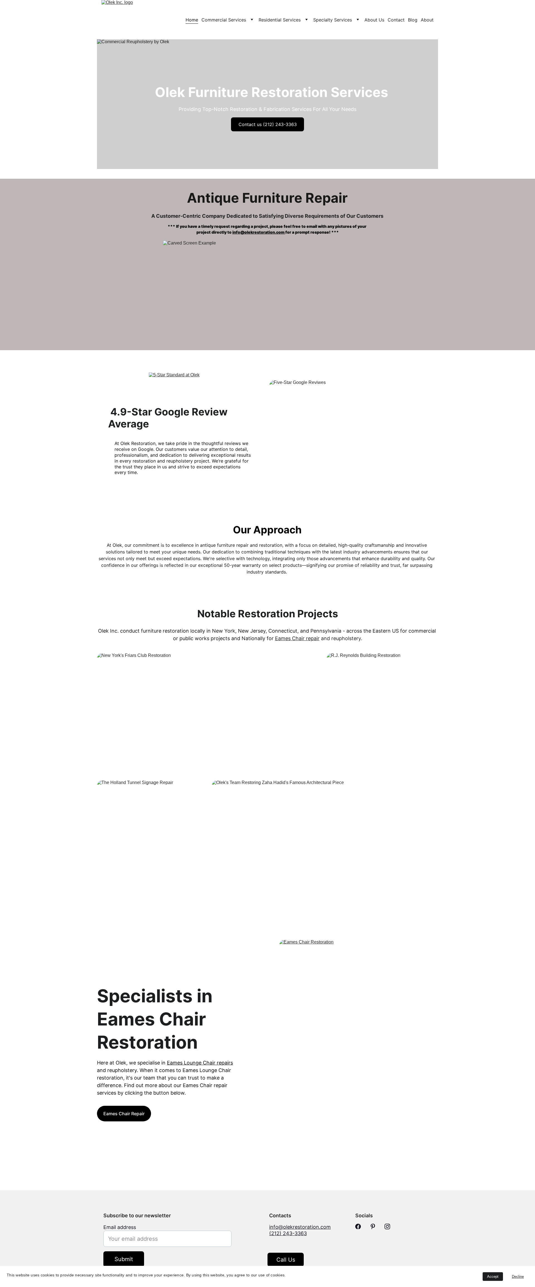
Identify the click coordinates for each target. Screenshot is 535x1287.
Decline (518, 1276)
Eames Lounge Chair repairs (200, 1063)
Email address (119, 1227)
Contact (396, 20)
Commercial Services (223, 20)
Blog (412, 20)
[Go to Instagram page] (387, 1226)
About (427, 20)
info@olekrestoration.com (258, 232)
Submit (124, 1259)
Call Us (285, 1259)
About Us (374, 20)
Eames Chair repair (297, 638)
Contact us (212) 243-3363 (268, 124)
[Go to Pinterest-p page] (373, 1226)
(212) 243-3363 (288, 1233)
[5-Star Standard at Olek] (181, 389)
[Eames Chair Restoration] (358, 1027)
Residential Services (280, 20)
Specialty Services (332, 20)
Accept (492, 1276)
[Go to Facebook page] (358, 1226)
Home (192, 20)
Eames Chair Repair (124, 1113)
